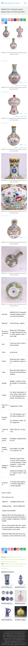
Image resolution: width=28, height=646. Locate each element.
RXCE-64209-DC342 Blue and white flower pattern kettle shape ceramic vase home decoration (7, 620)
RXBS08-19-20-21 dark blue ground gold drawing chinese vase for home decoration (13, 566)
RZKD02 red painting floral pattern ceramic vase (20, 603)
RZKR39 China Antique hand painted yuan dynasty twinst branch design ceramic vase (20, 587)
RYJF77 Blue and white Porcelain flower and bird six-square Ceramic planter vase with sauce (7, 587)
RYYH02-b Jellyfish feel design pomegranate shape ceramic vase (20, 620)
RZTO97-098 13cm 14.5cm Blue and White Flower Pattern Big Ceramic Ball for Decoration (7, 603)
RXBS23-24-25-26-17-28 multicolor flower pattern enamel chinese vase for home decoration (13, 559)
